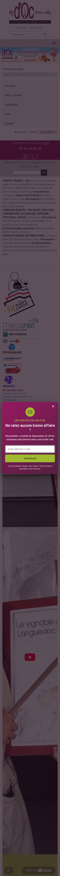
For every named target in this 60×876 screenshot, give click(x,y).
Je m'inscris (30, 458)
